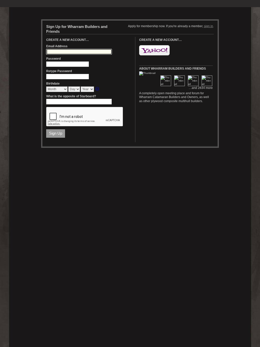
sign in (208, 26)
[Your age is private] (97, 89)
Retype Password (59, 71)
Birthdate (53, 83)
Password (53, 58)
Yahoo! (154, 50)
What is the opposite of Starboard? (71, 96)
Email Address (57, 46)
